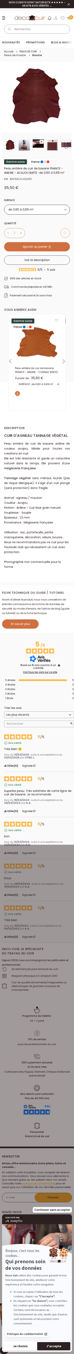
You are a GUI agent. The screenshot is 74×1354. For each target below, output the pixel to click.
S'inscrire (53, 1197)
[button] (49, 18)
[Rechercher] (9, 29)
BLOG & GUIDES (61, 42)
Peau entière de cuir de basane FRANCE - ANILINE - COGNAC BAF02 (36, 370)
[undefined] (59, 665)
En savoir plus (20, 624)
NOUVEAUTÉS (11, 42)
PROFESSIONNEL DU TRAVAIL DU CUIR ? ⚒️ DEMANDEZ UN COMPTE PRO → (37, 4)
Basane (37, 55)
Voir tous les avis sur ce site (40, 672)
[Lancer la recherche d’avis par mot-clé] (71, 723)
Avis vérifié (14, 743)
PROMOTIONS (35, 42)
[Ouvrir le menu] (4, 18)
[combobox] (37, 210)
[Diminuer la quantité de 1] (6, 233)
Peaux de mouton (15, 55)
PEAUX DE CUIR (28, 51)
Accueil (8, 51)
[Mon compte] (55, 18)
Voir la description (37, 260)
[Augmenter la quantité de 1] (22, 233)
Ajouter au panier (35, 247)
